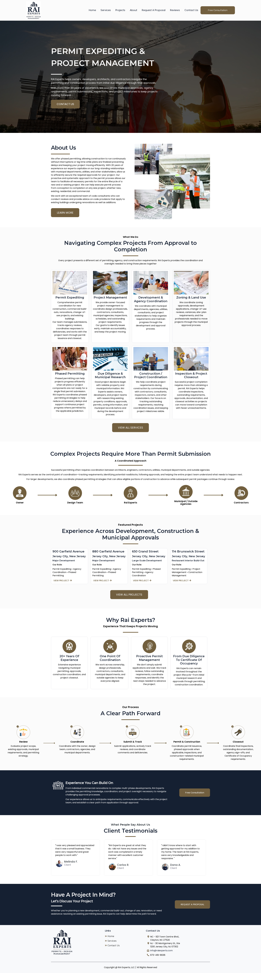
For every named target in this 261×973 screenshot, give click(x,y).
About (133, 10)
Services (106, 10)
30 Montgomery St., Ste (167, 943)
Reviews (175, 10)
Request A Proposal (153, 10)
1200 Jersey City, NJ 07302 (164, 946)
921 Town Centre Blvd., (167, 936)
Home (92, 10)
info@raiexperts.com (161, 950)
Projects (120, 10)
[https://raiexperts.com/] (33, 10)
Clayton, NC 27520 (160, 939)
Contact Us (191, 10)
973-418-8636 (157, 955)
